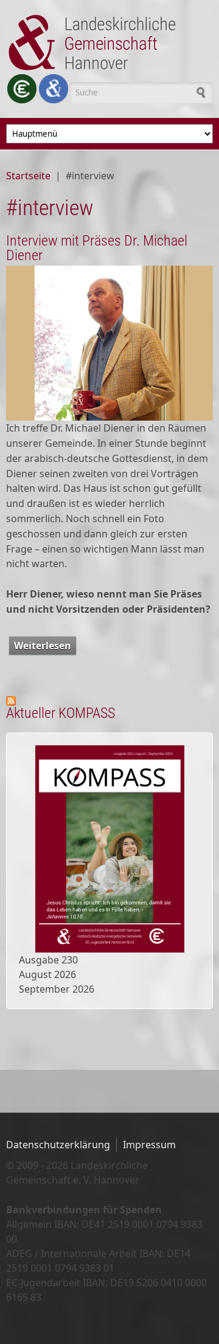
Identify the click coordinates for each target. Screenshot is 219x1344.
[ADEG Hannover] (53, 88)
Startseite (28, 175)
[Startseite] (109, 42)
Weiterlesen (45, 647)
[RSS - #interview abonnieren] (109, 701)
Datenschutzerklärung (58, 1144)
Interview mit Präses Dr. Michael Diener (96, 248)
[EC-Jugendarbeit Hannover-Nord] (21, 88)
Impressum (149, 1144)
